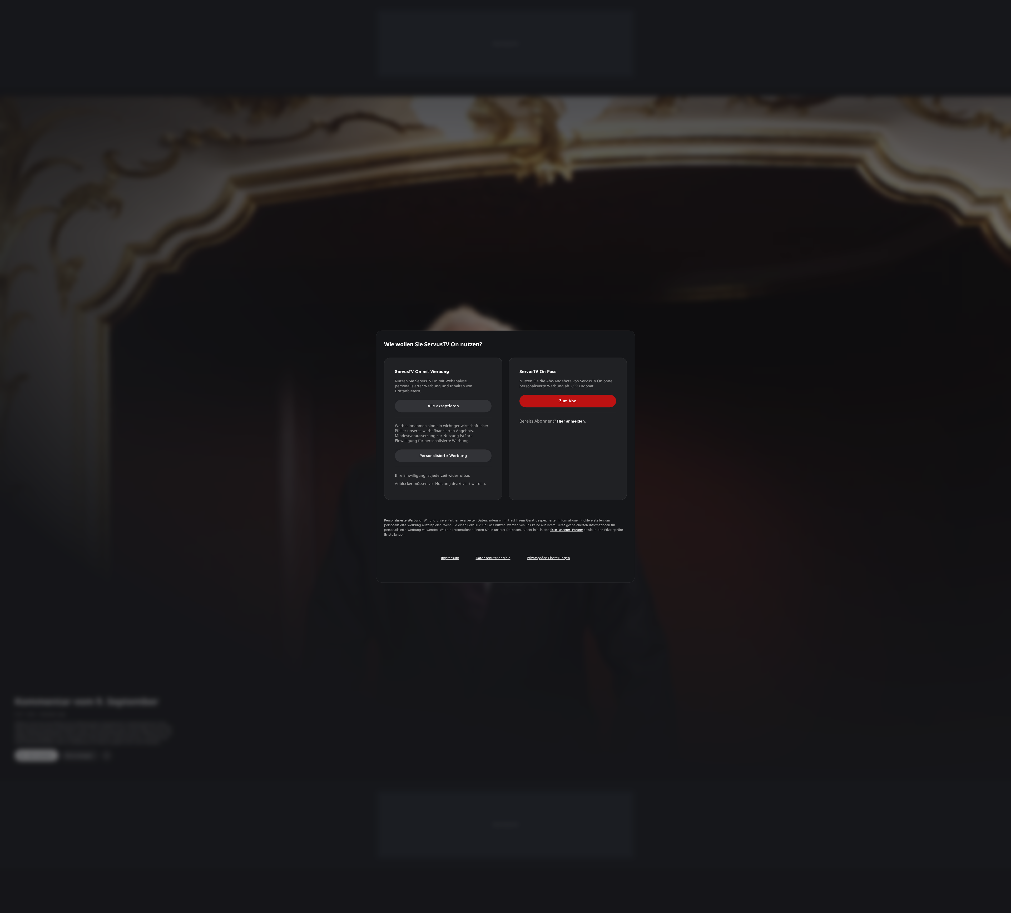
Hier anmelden (571, 421)
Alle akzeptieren (443, 406)
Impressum (450, 558)
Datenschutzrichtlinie (493, 558)
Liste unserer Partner (566, 530)
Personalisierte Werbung (443, 455)
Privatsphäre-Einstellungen (548, 558)
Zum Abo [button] (567, 401)
